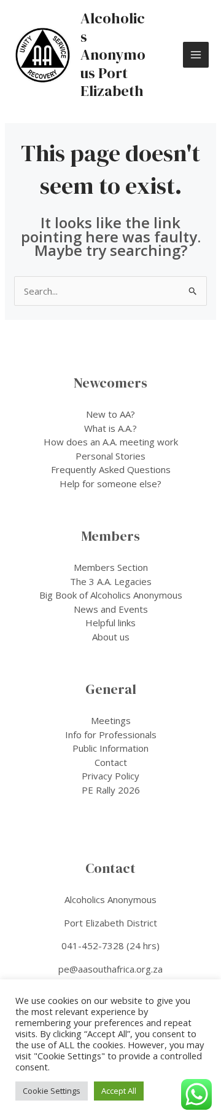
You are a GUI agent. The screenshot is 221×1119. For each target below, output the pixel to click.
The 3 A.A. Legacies (111, 581)
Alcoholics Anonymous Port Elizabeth (112, 54)
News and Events (111, 609)
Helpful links (110, 622)
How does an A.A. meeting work (111, 442)
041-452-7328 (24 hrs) (110, 945)
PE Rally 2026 (111, 790)
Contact (111, 762)
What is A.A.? (110, 428)
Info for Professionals (111, 734)
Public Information (110, 748)
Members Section (111, 567)
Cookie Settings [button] (51, 1090)
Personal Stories (110, 456)
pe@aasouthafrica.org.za (110, 969)
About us (111, 637)
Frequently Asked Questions (111, 469)
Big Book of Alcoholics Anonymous (110, 595)
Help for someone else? (110, 483)
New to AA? (110, 414)
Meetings (111, 720)
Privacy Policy (110, 776)
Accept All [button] (118, 1090)
